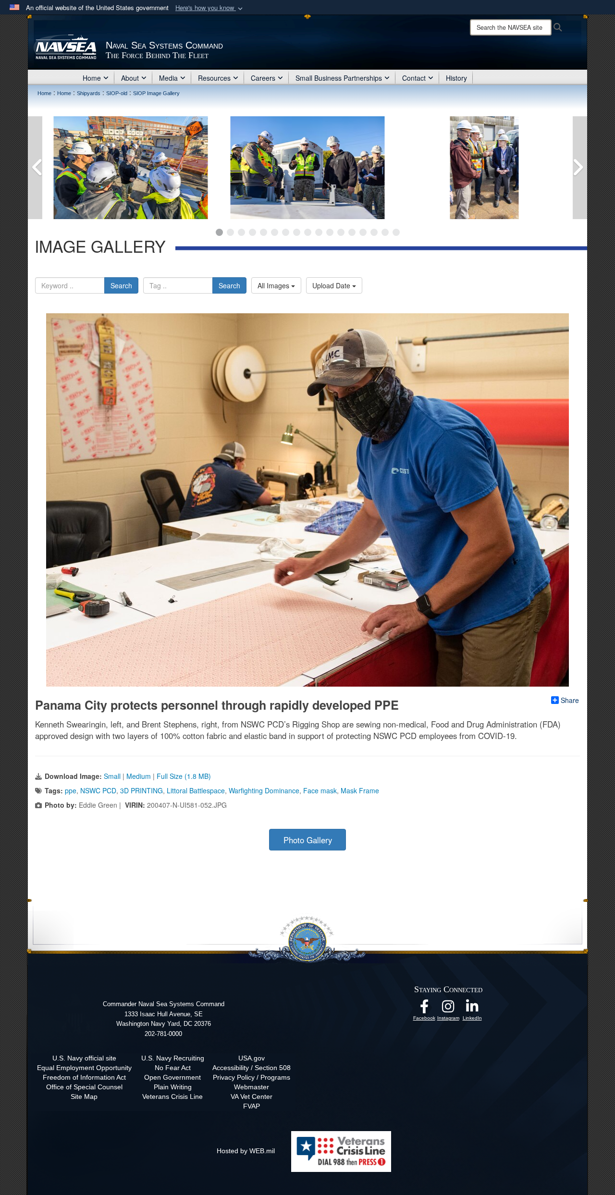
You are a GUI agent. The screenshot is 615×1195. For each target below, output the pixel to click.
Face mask (320, 790)
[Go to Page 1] (219, 232)
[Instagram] (448, 1009)
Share (570, 700)
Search (121, 285)
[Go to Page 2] (230, 232)
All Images (274, 285)
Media (168, 78)
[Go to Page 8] (296, 232)
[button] (210, 8)
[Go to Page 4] (252, 232)
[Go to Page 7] (285, 232)
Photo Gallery (307, 840)
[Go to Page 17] (396, 232)
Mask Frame (360, 790)
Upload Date (332, 285)
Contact (414, 78)
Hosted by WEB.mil (246, 1151)
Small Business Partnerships (338, 78)
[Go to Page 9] (307, 232)
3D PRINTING (141, 790)
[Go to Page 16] (385, 232)
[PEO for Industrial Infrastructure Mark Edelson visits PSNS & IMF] (158, 167)
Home (92, 78)
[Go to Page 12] (340, 232)
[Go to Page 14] (363, 232)
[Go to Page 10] (318, 232)
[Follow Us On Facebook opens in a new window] (424, 1009)
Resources (214, 78)
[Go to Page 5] (263, 232)
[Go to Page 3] (241, 232)
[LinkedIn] (472, 1009)
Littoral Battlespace (196, 790)
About (130, 78)
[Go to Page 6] (274, 232)
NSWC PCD (98, 790)
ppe (70, 790)
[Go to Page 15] (374, 232)
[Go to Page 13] (352, 232)
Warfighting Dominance (264, 790)
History (456, 78)
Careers (263, 78)
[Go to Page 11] (329, 232)
